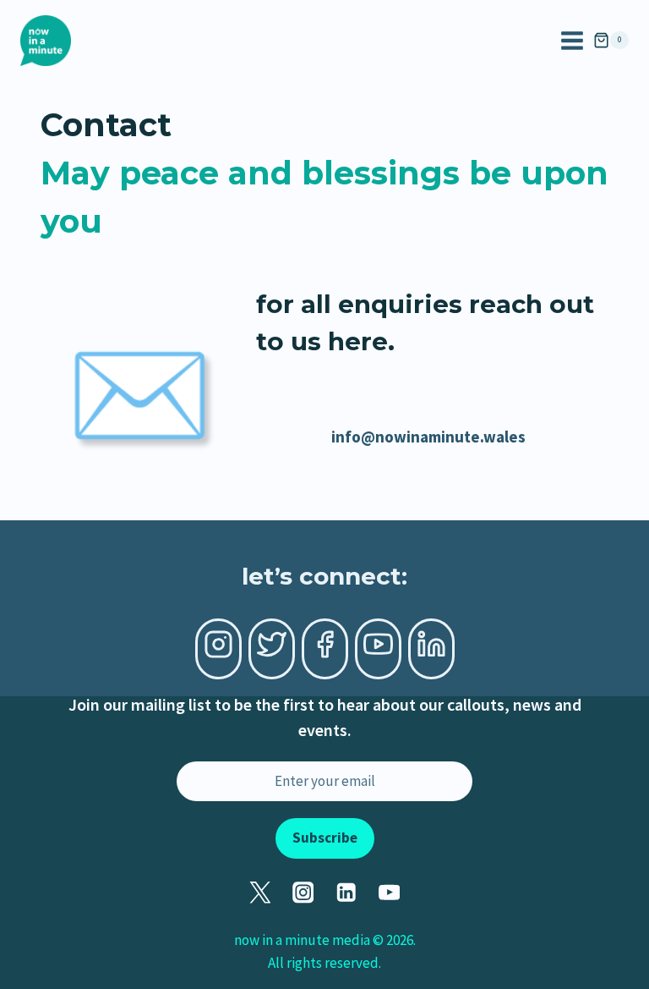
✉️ (140, 393)
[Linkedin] (346, 893)
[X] (259, 893)
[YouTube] (389, 893)
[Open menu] (572, 40)
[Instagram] (302, 893)
